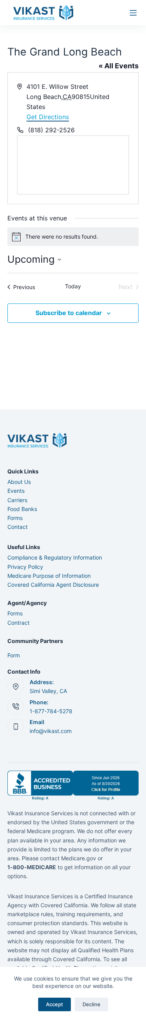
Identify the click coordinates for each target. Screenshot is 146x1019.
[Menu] (133, 12)
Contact (17, 526)
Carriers (17, 500)
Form (13, 655)
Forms (15, 518)
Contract (18, 622)
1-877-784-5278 (51, 711)
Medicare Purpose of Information (49, 575)
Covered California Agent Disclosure (53, 584)
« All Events (119, 66)
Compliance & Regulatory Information (54, 557)
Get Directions (47, 117)
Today (73, 286)
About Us (19, 481)
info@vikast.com (51, 731)
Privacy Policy (25, 566)
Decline (91, 1004)
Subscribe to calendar (68, 313)
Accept (54, 1004)
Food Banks (22, 509)
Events (16, 490)
